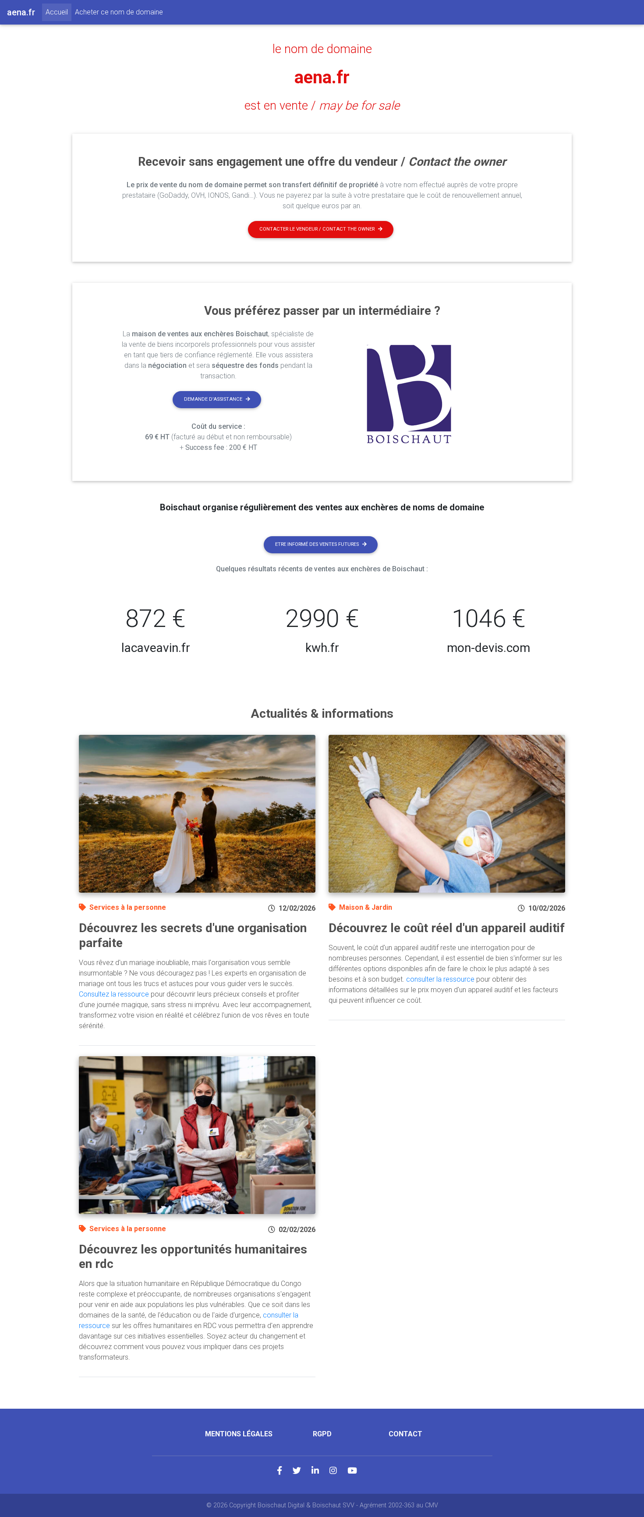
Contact (405, 1434)
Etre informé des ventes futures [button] (317, 544)
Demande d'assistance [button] (213, 399)
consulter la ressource (440, 979)
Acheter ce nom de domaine (119, 12)
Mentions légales (238, 1434)
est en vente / (322, 106)
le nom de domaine (322, 49)
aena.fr (322, 77)
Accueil (58, 11)
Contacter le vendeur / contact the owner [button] (317, 229)
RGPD (322, 1434)
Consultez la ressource (114, 994)
